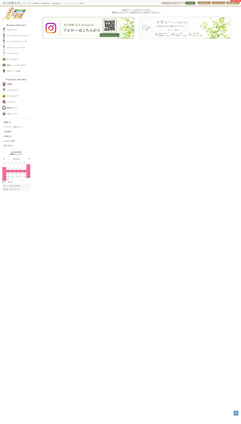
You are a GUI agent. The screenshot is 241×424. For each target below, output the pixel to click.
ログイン (204, 3)
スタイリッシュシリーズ (16, 47)
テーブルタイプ (12, 59)
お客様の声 (7, 136)
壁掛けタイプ (12, 108)
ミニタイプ (11, 102)
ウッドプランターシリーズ (16, 41)
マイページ (218, 3)
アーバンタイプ (12, 53)
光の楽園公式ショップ (43, 3)
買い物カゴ (233, 3)
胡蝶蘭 (9, 84)
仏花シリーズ (12, 114)
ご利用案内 (7, 132)
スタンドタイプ (12, 90)
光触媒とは (7, 122)
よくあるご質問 (9, 141)
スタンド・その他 (13, 71)
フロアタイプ (12, 30)
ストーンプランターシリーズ (17, 36)
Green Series (16, 25)
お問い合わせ (8, 145)
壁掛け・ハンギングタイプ (16, 65)
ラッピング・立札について (13, 127)
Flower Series (16, 79)
